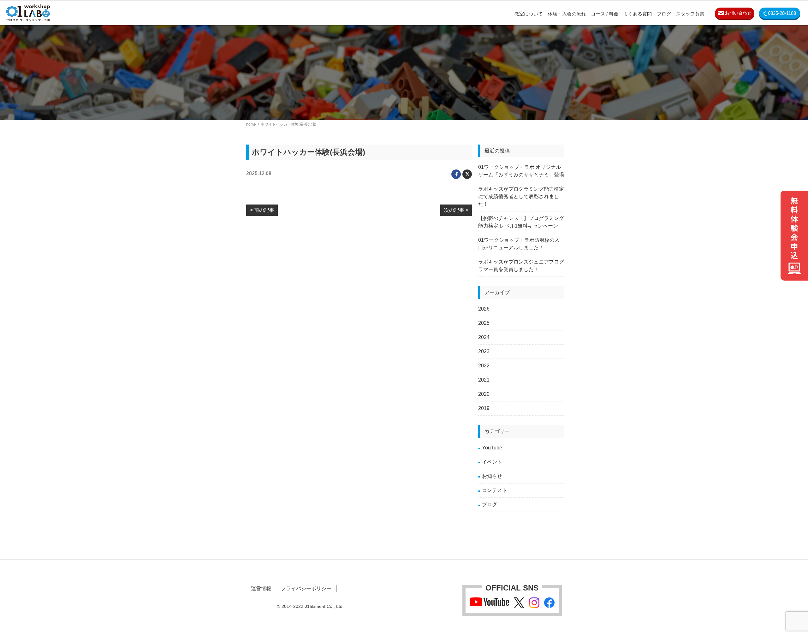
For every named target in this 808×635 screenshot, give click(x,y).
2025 (484, 323)
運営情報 (261, 588)
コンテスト (494, 490)
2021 (484, 380)
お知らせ (492, 476)
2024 (484, 337)
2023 (484, 351)
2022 (484, 365)
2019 (484, 408)
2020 (484, 394)
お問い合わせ (738, 12)
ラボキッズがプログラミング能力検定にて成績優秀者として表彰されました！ (521, 196)
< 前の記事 (262, 210)
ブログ (664, 13)
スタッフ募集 (690, 13)
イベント (492, 462)
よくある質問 (637, 13)
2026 (484, 309)
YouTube (492, 447)
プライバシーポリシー (306, 588)
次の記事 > (456, 210)
